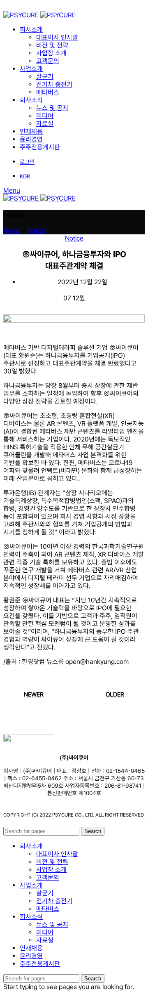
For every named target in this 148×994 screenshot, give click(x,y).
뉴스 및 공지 (52, 108)
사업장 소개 (51, 53)
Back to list (74, 694)
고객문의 (47, 61)
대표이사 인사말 (57, 37)
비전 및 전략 (52, 45)
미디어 (44, 116)
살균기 (44, 76)
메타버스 (47, 92)
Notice (36, 230)
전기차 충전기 (54, 84)
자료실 (44, 123)
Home (12, 230)
